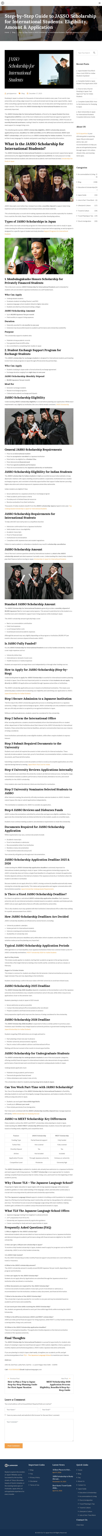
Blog (23, 93)
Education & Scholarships (86, 187)
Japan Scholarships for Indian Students (18, 693)
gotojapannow (11, 93)
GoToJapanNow (82, 133)
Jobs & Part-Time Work (86, 200)
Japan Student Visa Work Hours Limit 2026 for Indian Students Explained (85, 73)
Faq (31, 1474)
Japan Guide (82, 195)
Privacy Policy (35, 1477)
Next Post (64, 1378)
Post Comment (14, 1446)
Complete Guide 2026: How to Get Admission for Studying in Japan (86, 104)
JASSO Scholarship (62, 404)
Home (80, 1470)
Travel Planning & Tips (85, 216)
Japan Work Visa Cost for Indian (39, 764)
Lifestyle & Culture (84, 205)
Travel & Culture (83, 211)
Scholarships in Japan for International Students (50, 559)
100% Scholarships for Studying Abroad (25, 1114)
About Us (81, 1481)
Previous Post (15, 1378)
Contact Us (82, 1485)
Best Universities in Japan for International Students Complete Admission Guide (85, 114)
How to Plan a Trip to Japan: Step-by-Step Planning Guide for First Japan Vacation (22, 1384)
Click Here (80, 1525)
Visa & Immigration (84, 221)
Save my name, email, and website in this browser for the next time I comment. (33, 1415)
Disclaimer (33, 1481)
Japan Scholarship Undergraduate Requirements (37, 889)
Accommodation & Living (86, 174)
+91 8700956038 (14, 1369)
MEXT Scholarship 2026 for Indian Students (41, 952)
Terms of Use (34, 1485)
